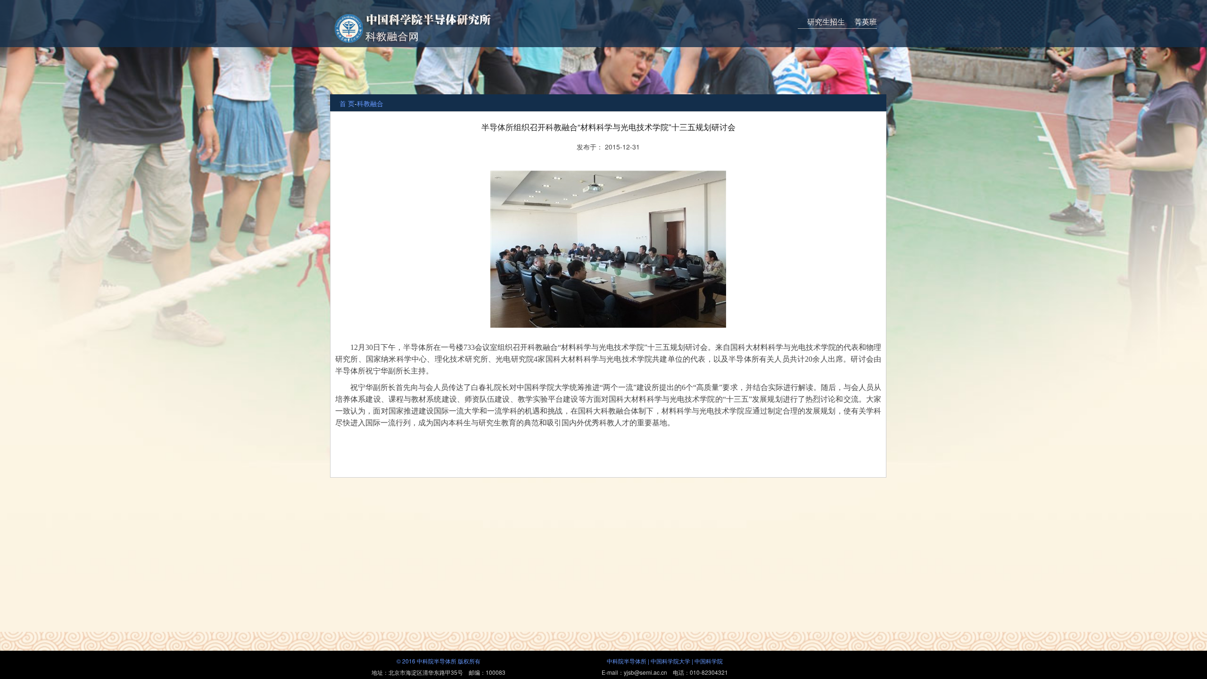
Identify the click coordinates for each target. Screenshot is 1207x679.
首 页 (347, 103)
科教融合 (370, 103)
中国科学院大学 (670, 661)
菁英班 (865, 21)
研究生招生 (826, 21)
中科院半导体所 (626, 661)
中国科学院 (708, 661)
